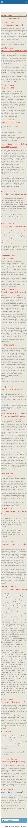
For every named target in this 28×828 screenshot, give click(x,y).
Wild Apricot (13, 826)
